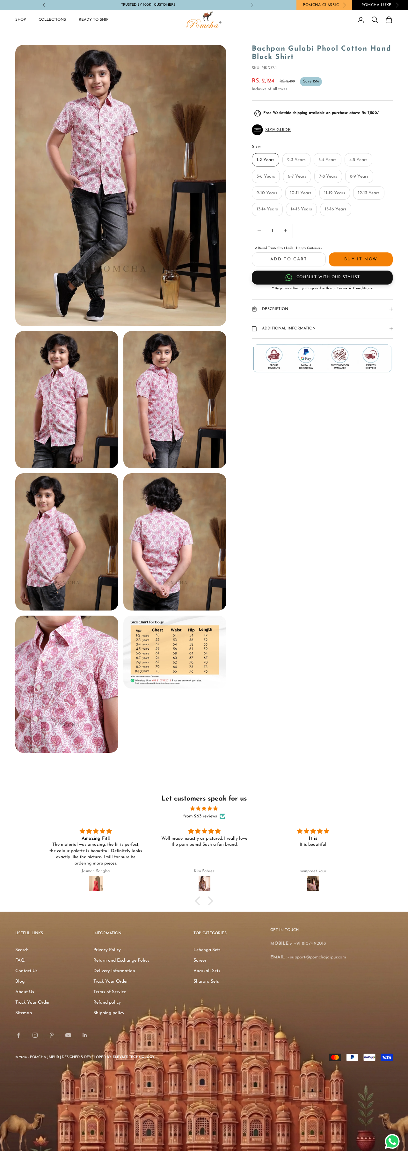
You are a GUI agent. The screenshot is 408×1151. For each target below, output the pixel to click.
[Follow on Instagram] (35, 1035)
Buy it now (360, 259)
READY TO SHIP (93, 20)
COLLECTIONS (52, 20)
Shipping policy (108, 1013)
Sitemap (23, 1013)
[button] (322, 130)
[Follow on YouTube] (68, 1035)
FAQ (20, 960)
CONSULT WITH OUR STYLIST (328, 277)
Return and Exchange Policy (121, 960)
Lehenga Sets (207, 950)
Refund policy (107, 1002)
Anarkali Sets (206, 971)
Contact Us (26, 971)
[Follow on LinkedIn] (85, 1035)
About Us (24, 992)
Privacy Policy (107, 950)
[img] (204, 809)
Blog (20, 981)
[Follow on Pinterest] (51, 1035)
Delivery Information (114, 971)
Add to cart (289, 259)
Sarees (200, 960)
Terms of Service (109, 992)
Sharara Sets (206, 981)
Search (22, 950)
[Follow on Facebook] (18, 1035)
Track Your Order (32, 1002)
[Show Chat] (394, 1141)
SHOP (20, 20)
